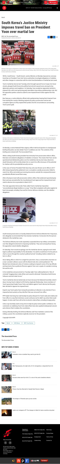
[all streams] (57, 8)
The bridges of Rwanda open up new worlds (24, 398)
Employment (37, 437)
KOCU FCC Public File (39, 433)
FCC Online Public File (27, 434)
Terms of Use (49, 437)
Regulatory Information (25, 430)
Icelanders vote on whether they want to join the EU (26, 354)
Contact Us (49, 440)
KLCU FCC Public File (27, 441)
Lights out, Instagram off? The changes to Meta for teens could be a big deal (33, 410)
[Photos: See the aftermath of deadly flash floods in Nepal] (7, 389)
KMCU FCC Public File (39, 429)
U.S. (13, 363)
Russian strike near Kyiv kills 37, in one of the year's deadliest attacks (31, 377)
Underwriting (37, 440)
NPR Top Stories (28, 323)
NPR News (17, 323)
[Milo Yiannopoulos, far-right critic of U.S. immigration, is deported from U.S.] (7, 366)
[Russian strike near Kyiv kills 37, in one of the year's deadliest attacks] (7, 378)
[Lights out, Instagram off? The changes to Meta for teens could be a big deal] (7, 412)
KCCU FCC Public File (27, 437)
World (3, 17)
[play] (4, 8)
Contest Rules (49, 433)
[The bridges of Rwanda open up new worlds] (7, 401)
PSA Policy (49, 429)
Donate (53, 2)
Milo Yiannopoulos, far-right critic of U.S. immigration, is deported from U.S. (32, 366)
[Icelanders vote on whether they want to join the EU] (7, 354)
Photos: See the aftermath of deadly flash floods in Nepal (28, 389)
